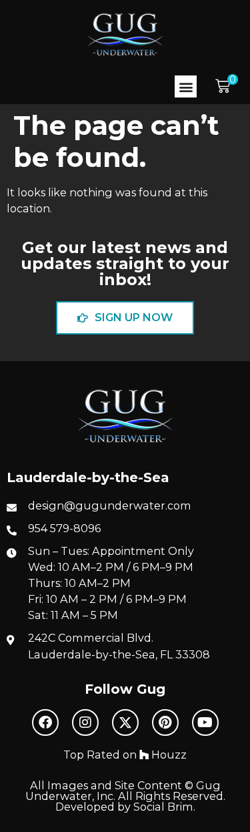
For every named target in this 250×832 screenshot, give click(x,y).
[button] (186, 86)
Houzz (168, 754)
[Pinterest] (165, 722)
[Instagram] (85, 722)
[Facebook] (45, 722)
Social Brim (163, 806)
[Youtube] (205, 722)
